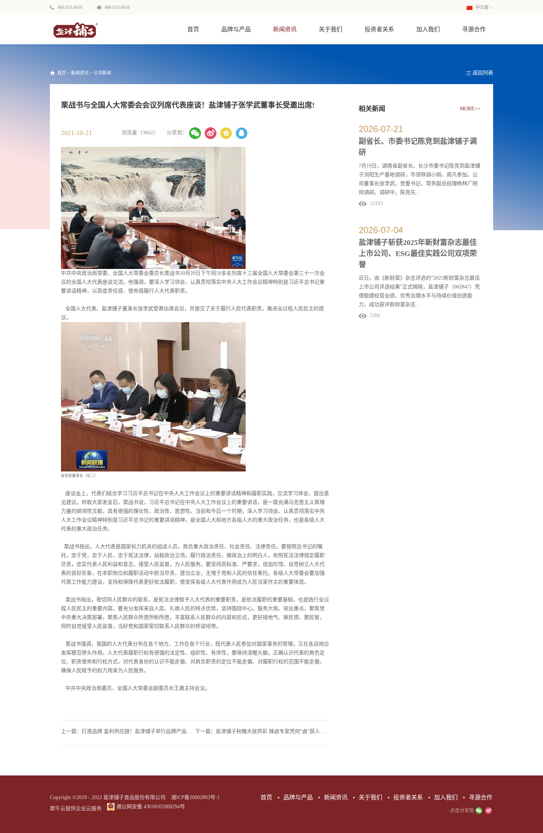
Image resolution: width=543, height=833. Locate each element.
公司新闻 (102, 73)
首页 (193, 29)
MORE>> (470, 108)
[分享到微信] (195, 133)
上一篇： (128, 731)
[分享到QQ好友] (241, 133)
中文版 (481, 7)
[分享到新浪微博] (210, 133)
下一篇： (262, 731)
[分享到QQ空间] (226, 133)
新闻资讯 (80, 73)
